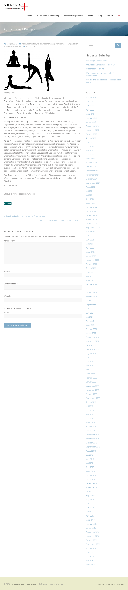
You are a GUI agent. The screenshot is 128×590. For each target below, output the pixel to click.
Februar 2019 (91, 426)
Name (7, 271)
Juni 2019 (90, 410)
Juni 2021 (90, 313)
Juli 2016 (89, 552)
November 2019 (92, 390)
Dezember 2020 (92, 337)
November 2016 (92, 536)
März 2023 (90, 252)
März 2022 (90, 280)
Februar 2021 (91, 329)
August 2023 (91, 232)
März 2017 (90, 520)
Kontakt (110, 15)
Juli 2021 (89, 309)
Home (30, 15)
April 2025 (90, 154)
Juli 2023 (89, 236)
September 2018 (93, 447)
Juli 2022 (89, 272)
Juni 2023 (90, 240)
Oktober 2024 (91, 179)
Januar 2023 (91, 256)
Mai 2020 (89, 366)
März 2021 (90, 325)
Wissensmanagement (73, 15)
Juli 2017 (89, 504)
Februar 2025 (91, 163)
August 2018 (91, 451)
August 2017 (91, 500)
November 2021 (92, 297)
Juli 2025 (89, 142)
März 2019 (90, 422)
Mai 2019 (89, 414)
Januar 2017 (91, 528)
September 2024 (93, 183)
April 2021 (90, 321)
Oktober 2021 (91, 301)
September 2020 (93, 349)
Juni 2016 (90, 556)
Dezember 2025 (92, 126)
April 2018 (90, 467)
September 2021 (93, 305)
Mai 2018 (89, 463)
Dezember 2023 (92, 215)
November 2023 (92, 219)
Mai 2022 (89, 276)
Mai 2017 (89, 512)
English (119, 15)
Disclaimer (120, 584)
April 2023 (90, 248)
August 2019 (91, 402)
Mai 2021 (89, 317)
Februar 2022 (91, 284)
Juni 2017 (90, 508)
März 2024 (90, 203)
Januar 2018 (91, 479)
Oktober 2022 (91, 264)
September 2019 (93, 398)
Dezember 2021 (92, 292)
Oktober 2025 (91, 134)
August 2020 (91, 353)
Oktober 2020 (91, 345)
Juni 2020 (90, 362)
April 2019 (90, 418)
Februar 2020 (91, 378)
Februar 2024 (91, 207)
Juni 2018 (90, 459)
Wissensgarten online (95, 69)
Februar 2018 (91, 475)
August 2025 (91, 138)
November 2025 (92, 130)
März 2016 (90, 565)
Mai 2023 (89, 244)
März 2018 (90, 471)
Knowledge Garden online (97, 61)
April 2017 (90, 516)
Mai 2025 (89, 150)
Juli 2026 (89, 102)
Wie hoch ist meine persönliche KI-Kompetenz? (100, 74)
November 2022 (92, 260)
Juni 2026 (90, 106)
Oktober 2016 (91, 540)
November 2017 (92, 487)
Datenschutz (110, 584)
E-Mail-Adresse (11, 284)
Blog (100, 15)
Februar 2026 (91, 118)
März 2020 (90, 374)
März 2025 (90, 159)
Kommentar (9, 241)
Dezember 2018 (92, 435)
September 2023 (93, 227)
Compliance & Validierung (48, 15)
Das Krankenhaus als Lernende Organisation (24, 216)
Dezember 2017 (92, 483)
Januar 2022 (91, 288)
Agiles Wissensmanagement (48, 44)
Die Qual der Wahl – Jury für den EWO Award (61, 220)
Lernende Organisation (69, 44)
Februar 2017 (91, 524)
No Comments (32, 46)
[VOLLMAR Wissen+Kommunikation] (16, 4)
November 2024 (92, 175)
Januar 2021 (91, 333)
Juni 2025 (90, 146)
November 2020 (92, 341)
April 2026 (90, 110)
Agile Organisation (29, 44)
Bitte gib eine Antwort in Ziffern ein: (18, 308)
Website (7, 296)
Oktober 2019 (91, 394)
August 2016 (91, 548)
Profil (90, 15)
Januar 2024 (91, 211)
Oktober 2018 (91, 443)
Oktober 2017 (91, 491)
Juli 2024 (89, 191)
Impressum (100, 584)
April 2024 (90, 199)
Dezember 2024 (92, 171)
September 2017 (93, 495)
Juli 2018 (89, 455)
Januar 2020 (91, 382)
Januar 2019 (91, 430)
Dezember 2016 (92, 532)
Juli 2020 (89, 357)
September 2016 (93, 544)
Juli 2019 (89, 406)
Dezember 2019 (92, 386)
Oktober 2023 (91, 223)
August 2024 (91, 187)
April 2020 (90, 370)
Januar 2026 (91, 122)
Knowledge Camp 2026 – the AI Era (101, 65)
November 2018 (92, 439)
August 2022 (91, 268)
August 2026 (91, 98)
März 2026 (90, 114)
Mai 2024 (89, 195)
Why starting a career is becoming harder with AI (103, 81)
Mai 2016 (89, 560)
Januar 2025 (91, 167)
